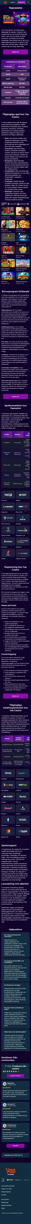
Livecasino (13, 204)
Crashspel (23, 204)
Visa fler (15, 1145)
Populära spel (4, 203)
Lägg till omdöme (15, 1075)
